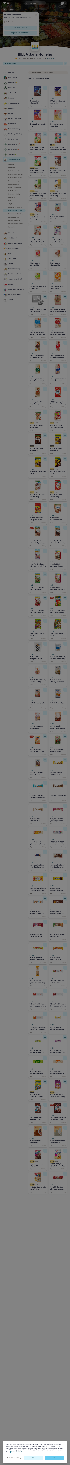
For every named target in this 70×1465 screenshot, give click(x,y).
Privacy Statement (16, 1452)
